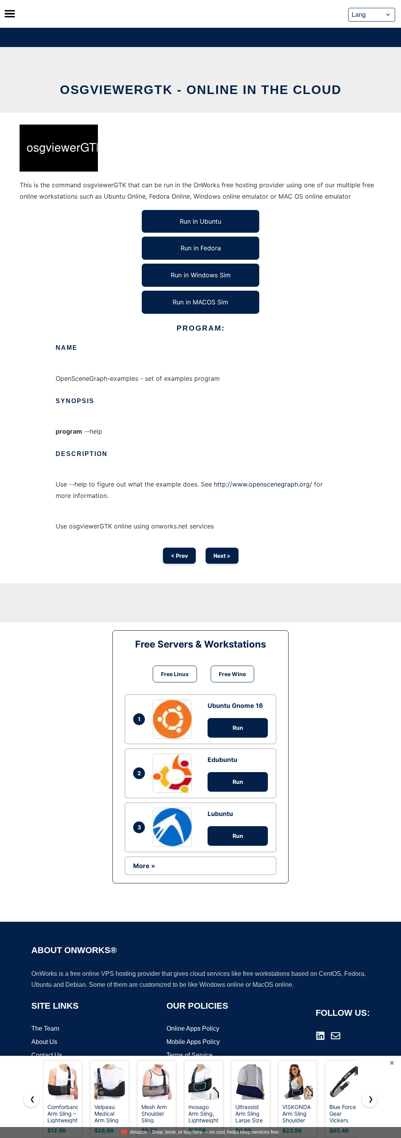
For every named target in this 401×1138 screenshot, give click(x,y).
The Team (45, 1028)
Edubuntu (222, 759)
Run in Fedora (201, 248)
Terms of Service (189, 1055)
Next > (222, 555)
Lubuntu (220, 814)
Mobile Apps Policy (193, 1041)
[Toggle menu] (10, 14)
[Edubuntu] (174, 773)
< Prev (179, 555)
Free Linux (175, 674)
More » (144, 866)
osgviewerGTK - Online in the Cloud (200, 90)
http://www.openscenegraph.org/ (263, 484)
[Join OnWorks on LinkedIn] (320, 1035)
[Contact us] (335, 1035)
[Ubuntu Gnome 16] (174, 719)
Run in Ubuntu (200, 221)
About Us (44, 1041)
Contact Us (46, 1055)
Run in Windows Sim (201, 275)
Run (238, 727)
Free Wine (232, 674)
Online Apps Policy (192, 1028)
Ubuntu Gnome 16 (235, 705)
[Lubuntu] (174, 827)
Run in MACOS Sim (200, 302)
